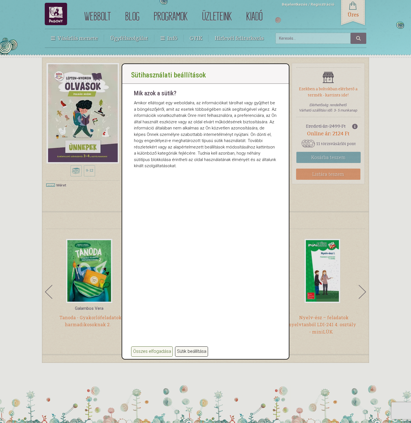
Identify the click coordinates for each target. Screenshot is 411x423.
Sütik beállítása (191, 351)
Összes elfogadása (152, 351)
